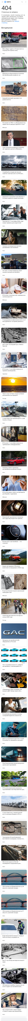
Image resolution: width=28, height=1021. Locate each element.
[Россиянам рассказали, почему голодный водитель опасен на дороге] (14, 708)
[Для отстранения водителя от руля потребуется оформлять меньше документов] (14, 733)
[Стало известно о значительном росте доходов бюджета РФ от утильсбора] (14, 807)
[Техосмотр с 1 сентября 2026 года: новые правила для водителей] (14, 216)
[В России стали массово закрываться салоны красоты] (14, 290)
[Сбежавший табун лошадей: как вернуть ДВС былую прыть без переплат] (14, 684)
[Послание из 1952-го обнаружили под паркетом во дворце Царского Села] (14, 117)
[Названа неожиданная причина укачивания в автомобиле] (14, 240)
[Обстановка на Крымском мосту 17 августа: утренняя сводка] (14, 905)
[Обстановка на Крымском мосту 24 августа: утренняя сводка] (14, 881)
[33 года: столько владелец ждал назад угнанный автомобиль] (14, 265)
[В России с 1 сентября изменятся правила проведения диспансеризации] (14, 363)
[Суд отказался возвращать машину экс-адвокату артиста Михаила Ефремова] (14, 142)
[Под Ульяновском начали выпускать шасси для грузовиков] (14, 758)
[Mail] (5, 2)
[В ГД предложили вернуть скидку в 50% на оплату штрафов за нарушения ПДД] (14, 930)
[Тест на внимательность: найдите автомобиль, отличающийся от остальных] (14, 659)
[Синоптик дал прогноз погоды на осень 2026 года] (14, 610)
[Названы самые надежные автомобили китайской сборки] (14, 462)
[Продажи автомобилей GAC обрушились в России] (14, 634)
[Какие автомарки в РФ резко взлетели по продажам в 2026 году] (14, 561)
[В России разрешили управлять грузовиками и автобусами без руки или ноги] (14, 782)
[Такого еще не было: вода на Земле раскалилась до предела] (14, 388)
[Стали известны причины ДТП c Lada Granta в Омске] (14, 413)
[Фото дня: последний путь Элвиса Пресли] (14, 339)
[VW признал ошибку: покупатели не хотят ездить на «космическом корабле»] (14, 979)
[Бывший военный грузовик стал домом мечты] (14, 92)
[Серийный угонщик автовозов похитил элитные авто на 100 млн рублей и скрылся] (14, 166)
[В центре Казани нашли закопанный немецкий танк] (14, 585)
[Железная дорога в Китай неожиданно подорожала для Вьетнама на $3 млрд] (14, 856)
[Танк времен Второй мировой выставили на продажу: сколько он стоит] (14, 832)
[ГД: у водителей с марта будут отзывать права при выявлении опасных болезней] (14, 1004)
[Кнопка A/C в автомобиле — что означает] (14, 536)
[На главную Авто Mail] (8, 2)
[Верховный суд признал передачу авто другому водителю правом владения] (14, 511)
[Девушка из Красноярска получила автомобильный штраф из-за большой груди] (14, 68)
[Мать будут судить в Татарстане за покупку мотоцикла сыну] (14, 43)
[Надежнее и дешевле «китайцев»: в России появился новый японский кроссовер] (14, 191)
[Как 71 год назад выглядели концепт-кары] (14, 955)
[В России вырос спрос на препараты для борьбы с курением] (14, 487)
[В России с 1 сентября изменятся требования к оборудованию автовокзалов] (14, 437)
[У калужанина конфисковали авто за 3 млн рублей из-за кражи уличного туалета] (14, 314)
